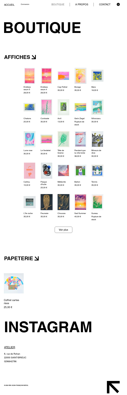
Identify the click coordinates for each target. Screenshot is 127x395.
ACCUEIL (9, 4)
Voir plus (63, 229)
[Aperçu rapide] (30, 76)
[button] (118, 4)
